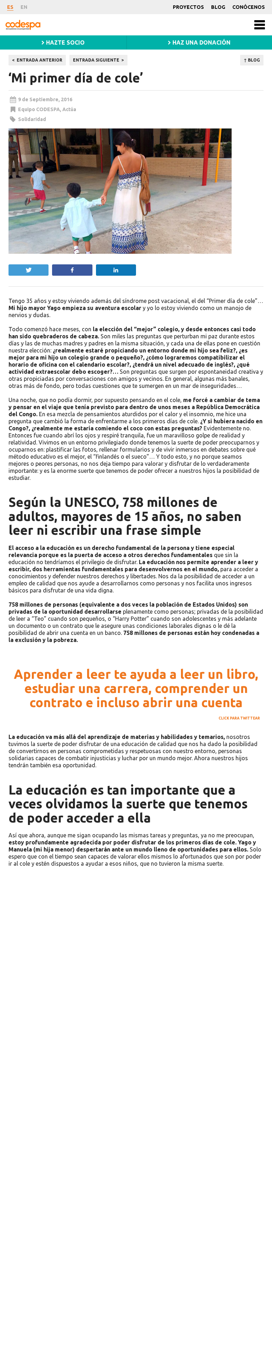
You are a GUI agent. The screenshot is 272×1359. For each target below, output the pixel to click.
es (10, 7)
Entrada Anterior (39, 60)
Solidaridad (32, 119)
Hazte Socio (65, 42)
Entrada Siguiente (96, 60)
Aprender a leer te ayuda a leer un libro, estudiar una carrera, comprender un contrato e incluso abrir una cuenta (136, 688)
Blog (218, 7)
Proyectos (188, 7)
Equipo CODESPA (39, 109)
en (24, 7)
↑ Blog (252, 60)
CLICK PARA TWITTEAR (239, 718)
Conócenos (248, 7)
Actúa (69, 109)
